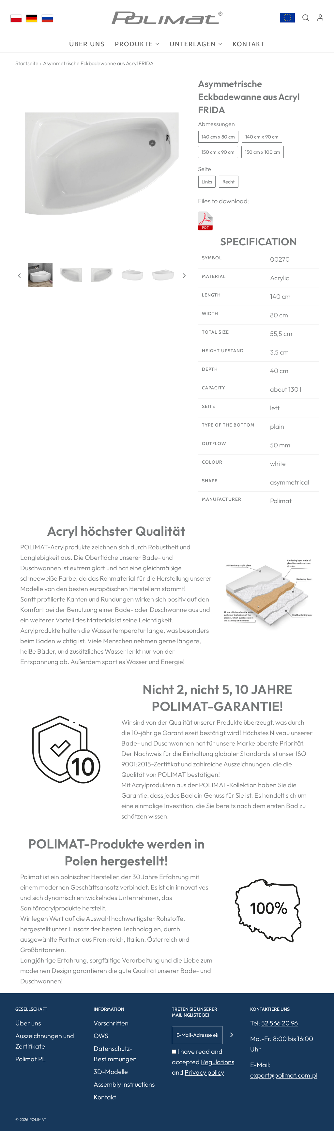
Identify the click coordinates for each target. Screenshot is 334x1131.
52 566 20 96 (279, 1023)
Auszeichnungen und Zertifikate (44, 1041)
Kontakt (249, 44)
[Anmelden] (320, 18)
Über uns (28, 1023)
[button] (19, 275)
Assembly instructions (124, 1084)
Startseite (26, 63)
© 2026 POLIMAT (30, 1119)
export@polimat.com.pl (283, 1075)
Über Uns (87, 44)
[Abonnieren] (231, 1035)
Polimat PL (30, 1059)
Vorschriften (111, 1023)
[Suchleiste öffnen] (305, 17)
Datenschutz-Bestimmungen (115, 1053)
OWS (101, 1036)
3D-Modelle (111, 1071)
